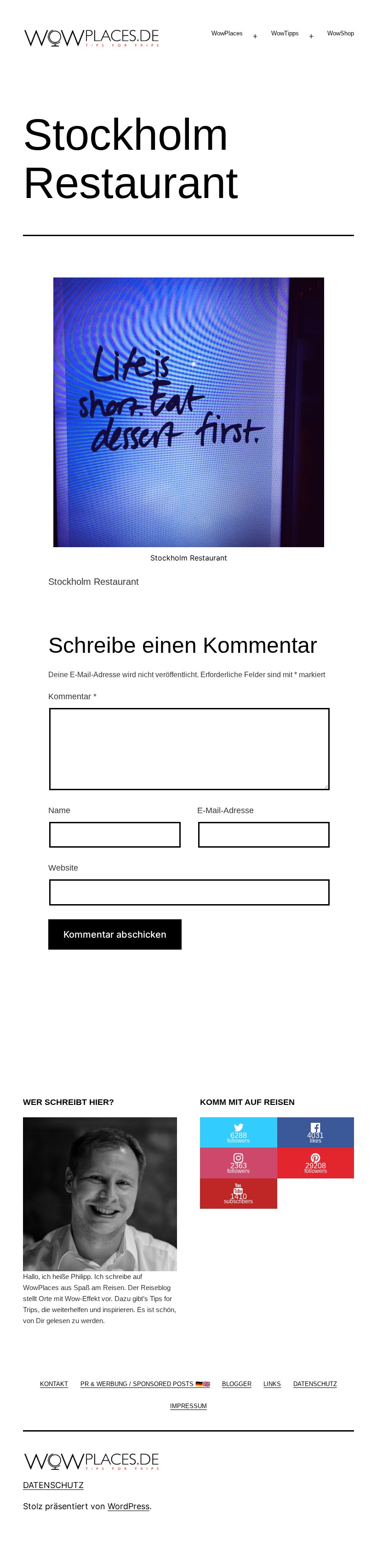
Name (59, 810)
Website (63, 867)
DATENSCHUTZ (53, 1485)
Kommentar (72, 696)
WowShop (340, 33)
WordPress (128, 1506)
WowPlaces (227, 33)
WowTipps (285, 33)
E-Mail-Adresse (225, 810)
